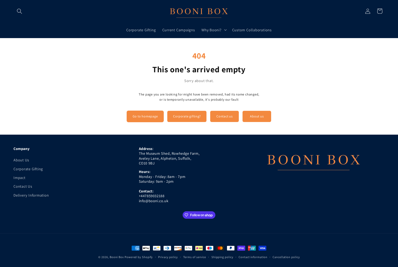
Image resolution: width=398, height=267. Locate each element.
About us (257, 116)
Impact (19, 177)
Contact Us (22, 186)
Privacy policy (168, 257)
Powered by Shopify (139, 257)
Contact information (253, 257)
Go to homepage (145, 116)
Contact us (224, 116)
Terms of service (194, 257)
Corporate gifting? (187, 116)
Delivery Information (31, 195)
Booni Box (117, 257)
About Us (21, 159)
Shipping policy (222, 257)
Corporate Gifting (28, 168)
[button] (19, 11)
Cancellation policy (286, 257)
